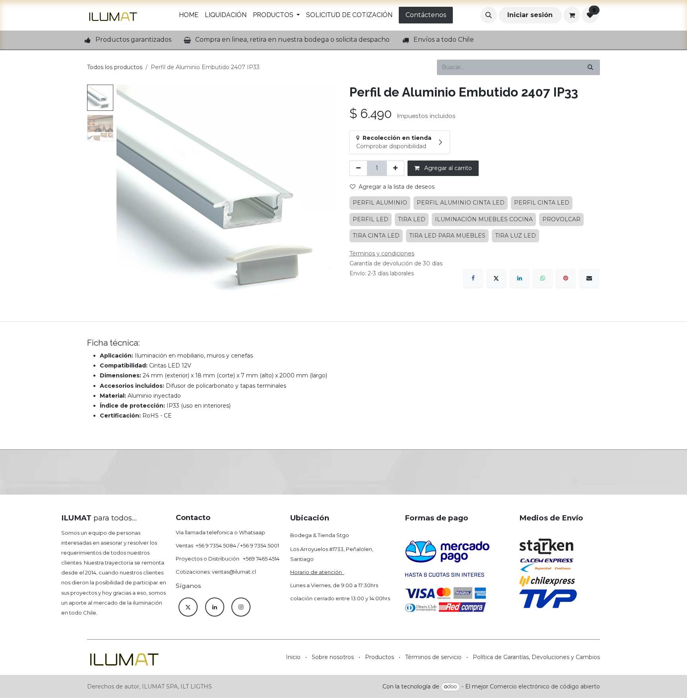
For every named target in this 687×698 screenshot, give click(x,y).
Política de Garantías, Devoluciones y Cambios (536, 657)
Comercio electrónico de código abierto (545, 686)
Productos (379, 657)
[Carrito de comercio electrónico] (571, 15)
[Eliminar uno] (358, 168)
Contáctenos (426, 15)
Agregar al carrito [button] (447, 168)
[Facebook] (473, 278)
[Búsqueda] (590, 67)
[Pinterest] (565, 278)
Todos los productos (114, 67)
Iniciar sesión (530, 15)
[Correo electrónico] (589, 278)
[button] (488, 15)
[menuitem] (189, 15)
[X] (496, 278)
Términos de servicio (433, 657)
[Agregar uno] (395, 168)
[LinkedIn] (519, 278)
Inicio (293, 657)
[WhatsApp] (542, 278)
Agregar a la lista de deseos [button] (397, 186)
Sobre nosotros (333, 657)
